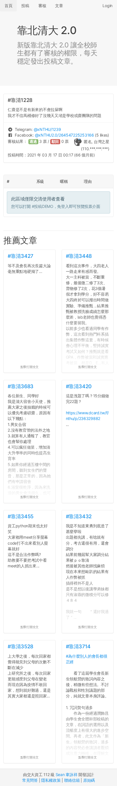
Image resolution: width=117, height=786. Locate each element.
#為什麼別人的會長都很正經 (86, 659)
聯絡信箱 (72, 780)
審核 (42, 5)
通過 (33, 141)
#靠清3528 (20, 646)
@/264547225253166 (64, 135)
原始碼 (89, 780)
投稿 (25, 5)
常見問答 (30, 780)
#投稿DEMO (42, 206)
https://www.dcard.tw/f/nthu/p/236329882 (87, 415)
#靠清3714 (78, 646)
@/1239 (47, 129)
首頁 (8, 5)
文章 (59, 5)
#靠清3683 (20, 386)
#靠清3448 (79, 256)
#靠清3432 (79, 516)
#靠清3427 (20, 256)
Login (107, 5)
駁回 (55, 141)
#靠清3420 (79, 386)
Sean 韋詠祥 (67, 774)
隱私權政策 (51, 780)
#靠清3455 (20, 516)
